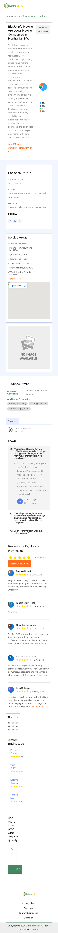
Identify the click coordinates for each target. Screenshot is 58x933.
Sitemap (34, 929)
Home (9, 16)
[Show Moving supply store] (43, 111)
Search (18, 869)
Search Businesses (28, 913)
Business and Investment (35, 16)
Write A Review (19, 563)
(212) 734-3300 (15, 183)
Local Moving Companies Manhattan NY (20, 148)
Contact (28, 918)
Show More (15, 279)
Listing (17, 16)
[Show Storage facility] (43, 109)
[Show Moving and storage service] (43, 103)
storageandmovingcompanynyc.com (27, 207)
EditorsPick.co (33, 926)
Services (28, 908)
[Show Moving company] (43, 106)
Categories (28, 903)
